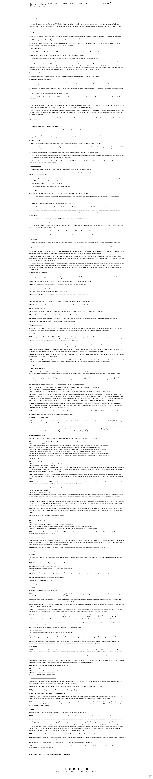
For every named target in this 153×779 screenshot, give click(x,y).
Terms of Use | (71, 766)
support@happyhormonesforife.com (78, 690)
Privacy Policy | (81, 766)
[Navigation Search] (110, 2)
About (62, 771)
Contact (87, 771)
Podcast (77, 771)
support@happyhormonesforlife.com (101, 251)
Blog (72, 771)
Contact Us (90, 766)
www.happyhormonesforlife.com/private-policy (78, 431)
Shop (82, 771)
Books (67, 771)
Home (57, 771)
